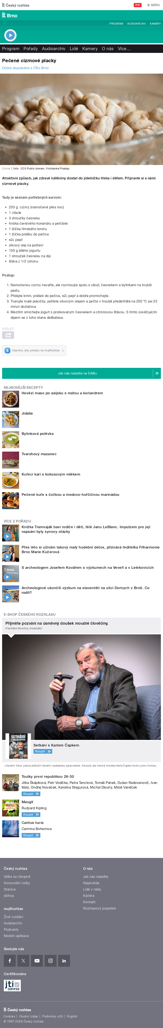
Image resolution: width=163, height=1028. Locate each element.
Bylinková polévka (37, 434)
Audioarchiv (136, 23)
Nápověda (91, 883)
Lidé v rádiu (92, 889)
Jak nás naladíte (95, 877)
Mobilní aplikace (16, 936)
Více (124, 48)
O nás (108, 48)
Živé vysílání (13, 917)
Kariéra (88, 896)
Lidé (74, 48)
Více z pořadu (17, 521)
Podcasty (11, 930)
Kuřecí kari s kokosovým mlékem (51, 474)
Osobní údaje (28, 1016)
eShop (9, 896)
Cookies (9, 1016)
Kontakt (89, 902)
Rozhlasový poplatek (99, 908)
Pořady (31, 48)
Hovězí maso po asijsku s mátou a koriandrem (62, 393)
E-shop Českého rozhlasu (30, 615)
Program (116, 23)
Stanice (10, 889)
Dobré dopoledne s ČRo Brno (25, 68)
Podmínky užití (52, 1016)
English (72, 1016)
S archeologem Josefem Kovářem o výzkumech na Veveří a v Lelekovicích (88, 567)
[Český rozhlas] (15, 5)
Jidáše (27, 413)
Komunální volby (17, 883)
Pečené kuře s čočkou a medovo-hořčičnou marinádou (70, 494)
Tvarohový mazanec (39, 454)
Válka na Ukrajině (17, 877)
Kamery (155, 23)
